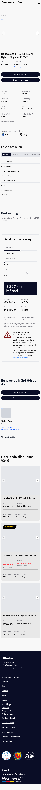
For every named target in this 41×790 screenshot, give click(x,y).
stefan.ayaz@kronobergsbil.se (10, 429)
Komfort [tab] (16, 154)
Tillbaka (5, 16)
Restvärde (9, 270)
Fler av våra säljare (9, 437)
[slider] (20, 250)
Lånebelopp (7, 299)
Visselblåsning (20, 774)
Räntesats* (24, 299)
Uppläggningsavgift (10, 317)
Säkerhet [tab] (6, 154)
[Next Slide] (37, 33)
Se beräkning (17, 67)
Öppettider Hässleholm (12, 669)
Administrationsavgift (28, 317)
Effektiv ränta (25, 307)
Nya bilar (5, 708)
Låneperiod (10, 247)
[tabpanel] (20, 178)
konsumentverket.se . (20, 358)
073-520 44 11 (6, 427)
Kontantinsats (10, 258)
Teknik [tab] (25, 154)
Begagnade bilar (8, 711)
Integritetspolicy (7, 774)
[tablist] (20, 154)
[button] (20, 33)
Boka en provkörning (20, 74)
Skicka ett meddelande (20, 80)
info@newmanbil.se (10, 665)
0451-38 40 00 (8, 662)
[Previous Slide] (3, 33)
